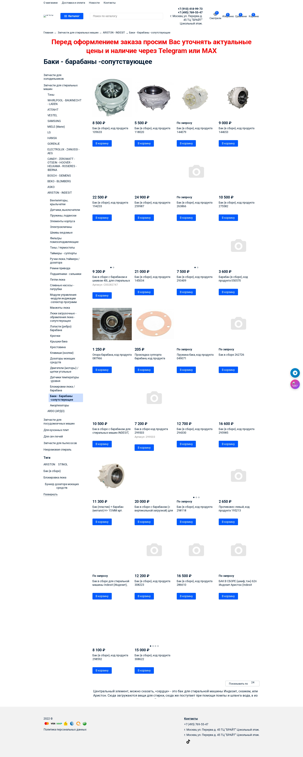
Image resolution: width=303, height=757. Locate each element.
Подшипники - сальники (65, 274)
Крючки (55, 335)
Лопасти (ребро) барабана (60, 328)
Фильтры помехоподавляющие (64, 240)
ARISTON (49, 464)
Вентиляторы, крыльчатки (59, 202)
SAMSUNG (54, 121)
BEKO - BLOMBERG (59, 181)
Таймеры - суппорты (63, 253)
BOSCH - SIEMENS (59, 175)
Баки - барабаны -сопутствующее (61, 397)
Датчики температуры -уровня (64, 379)
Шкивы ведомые (61, 232)
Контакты (110, 2)
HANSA (52, 138)
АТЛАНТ (53, 109)
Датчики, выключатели (65, 209)
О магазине (51, 2)
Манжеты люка (60, 307)
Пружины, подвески (63, 215)
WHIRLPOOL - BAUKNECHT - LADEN (64, 102)
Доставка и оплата (73, 2)
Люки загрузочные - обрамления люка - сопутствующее (63, 317)
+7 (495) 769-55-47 (190, 12)
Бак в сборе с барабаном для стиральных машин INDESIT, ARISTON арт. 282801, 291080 (111, 432)
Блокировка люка (55, 477)
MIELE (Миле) (56, 126)
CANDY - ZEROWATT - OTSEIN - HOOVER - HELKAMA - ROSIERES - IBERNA (62, 164)
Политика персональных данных (65, 729)
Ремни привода (60, 268)
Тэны (51, 94)
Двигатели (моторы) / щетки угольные (64, 369)
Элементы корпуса (62, 221)
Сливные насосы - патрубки (62, 287)
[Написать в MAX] (295, 384)
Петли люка (57, 279)
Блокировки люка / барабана (62, 388)
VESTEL (52, 115)
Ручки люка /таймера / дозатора (64, 260)
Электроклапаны (61, 227)
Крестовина (58, 347)
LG (49, 132)
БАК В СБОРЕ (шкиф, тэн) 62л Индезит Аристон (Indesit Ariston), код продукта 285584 (238, 584)
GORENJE (54, 143)
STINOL (63, 464)
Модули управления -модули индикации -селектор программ (63, 298)
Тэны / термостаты (62, 247)
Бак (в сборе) (52, 471)
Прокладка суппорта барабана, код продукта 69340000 (150, 358)
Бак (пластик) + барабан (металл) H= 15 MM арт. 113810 (107, 510)
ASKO (51, 187)
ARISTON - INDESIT (60, 192)
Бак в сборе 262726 (231, 354)
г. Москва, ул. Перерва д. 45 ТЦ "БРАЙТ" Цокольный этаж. (221, 734)
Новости (94, 2)
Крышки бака (58, 341)
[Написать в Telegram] (295, 373)
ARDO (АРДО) (56, 411)
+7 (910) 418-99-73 (190, 8)
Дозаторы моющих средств (62, 360)
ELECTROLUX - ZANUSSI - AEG (64, 151)
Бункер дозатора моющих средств (62, 485)
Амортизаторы (59, 405)
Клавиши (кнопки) (62, 352)
